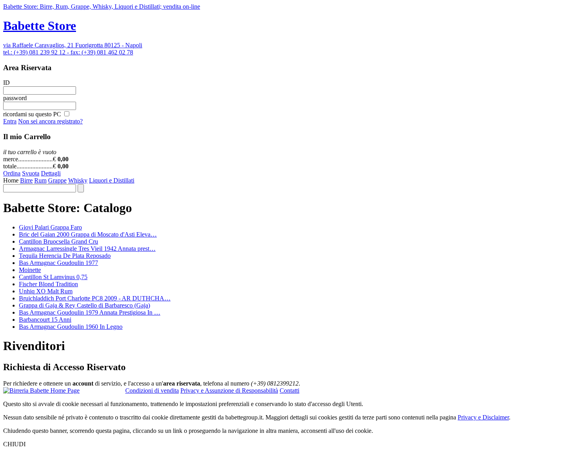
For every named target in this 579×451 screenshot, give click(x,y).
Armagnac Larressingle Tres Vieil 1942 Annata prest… (87, 248)
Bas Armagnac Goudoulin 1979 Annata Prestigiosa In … (89, 312)
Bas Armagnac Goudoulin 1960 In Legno (70, 326)
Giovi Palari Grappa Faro (50, 227)
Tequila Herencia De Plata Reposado (65, 255)
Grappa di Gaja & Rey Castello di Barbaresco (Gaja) (84, 305)
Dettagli (51, 173)
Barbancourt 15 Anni (45, 319)
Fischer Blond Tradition (48, 284)
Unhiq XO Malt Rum (45, 291)
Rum (40, 180)
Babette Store (39, 26)
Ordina (11, 173)
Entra (10, 121)
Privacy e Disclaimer (483, 417)
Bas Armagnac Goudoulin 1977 (58, 262)
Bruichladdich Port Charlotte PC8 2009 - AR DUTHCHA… (95, 298)
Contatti (289, 390)
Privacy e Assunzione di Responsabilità (229, 390)
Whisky (77, 180)
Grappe (57, 180)
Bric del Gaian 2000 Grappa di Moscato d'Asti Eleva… (88, 234)
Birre (26, 180)
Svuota (30, 173)
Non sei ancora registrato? (50, 121)
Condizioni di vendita (152, 390)
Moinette (30, 269)
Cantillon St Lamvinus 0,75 (53, 277)
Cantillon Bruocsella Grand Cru (58, 241)
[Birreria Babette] (41, 390)
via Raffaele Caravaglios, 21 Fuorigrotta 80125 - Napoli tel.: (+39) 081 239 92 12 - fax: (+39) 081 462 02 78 (72, 49)
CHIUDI (14, 444)
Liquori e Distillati (111, 180)
